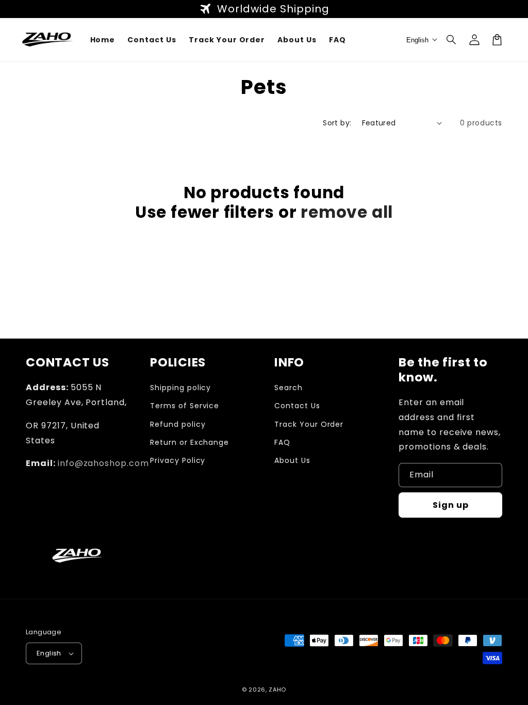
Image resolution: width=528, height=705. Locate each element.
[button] (451, 39)
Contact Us (297, 405)
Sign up (451, 505)
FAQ (282, 442)
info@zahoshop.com (103, 463)
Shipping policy (180, 387)
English (49, 653)
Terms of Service (184, 405)
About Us (292, 460)
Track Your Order (308, 424)
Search (288, 387)
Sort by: (337, 123)
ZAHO (277, 689)
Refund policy (177, 424)
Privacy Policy (177, 460)
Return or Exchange (189, 442)
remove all (347, 212)
